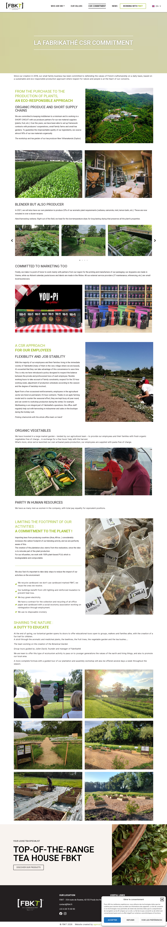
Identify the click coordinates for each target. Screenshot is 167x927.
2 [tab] (82, 260)
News (114, 6)
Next (155, 240)
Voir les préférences (151, 920)
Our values (76, 6)
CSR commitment (97, 6)
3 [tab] (85, 260)
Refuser (130, 920)
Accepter (112, 920)
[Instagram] (65, 913)
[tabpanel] (37, 240)
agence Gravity (100, 924)
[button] (162, 899)
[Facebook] (60, 913)
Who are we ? (58, 6)
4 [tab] (87, 260)
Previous (12, 240)
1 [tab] (80, 260)
